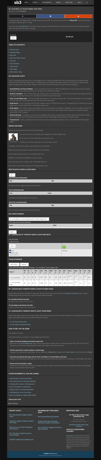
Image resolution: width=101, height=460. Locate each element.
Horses (58, 2)
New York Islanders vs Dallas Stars (20, 387)
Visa (42, 352)
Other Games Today (16, 72)
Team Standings (14, 63)
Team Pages (13, 69)
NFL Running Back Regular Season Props (21, 415)
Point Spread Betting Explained (48, 416)
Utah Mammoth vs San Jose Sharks (20, 392)
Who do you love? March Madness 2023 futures (20, 428)
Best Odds (13, 55)
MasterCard (52, 352)
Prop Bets (13, 61)
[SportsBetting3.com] (18, 2)
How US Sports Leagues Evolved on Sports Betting (50, 428)
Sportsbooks (46, 2)
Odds (26, 2)
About (80, 2)
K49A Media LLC (70, 435)
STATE (13, 35)
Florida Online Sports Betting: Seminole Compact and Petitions (49, 422)
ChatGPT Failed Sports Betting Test (21, 439)
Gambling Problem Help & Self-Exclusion (79, 425)
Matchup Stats (14, 49)
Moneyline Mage (15, 52)
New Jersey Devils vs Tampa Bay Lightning (23, 381)
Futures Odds (14, 66)
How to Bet (69, 2)
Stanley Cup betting (72, 293)
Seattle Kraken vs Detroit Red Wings (21, 378)
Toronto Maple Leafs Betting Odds (20, 324)
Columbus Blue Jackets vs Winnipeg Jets (22, 384)
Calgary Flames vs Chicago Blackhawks (22, 389)
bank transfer (70, 352)
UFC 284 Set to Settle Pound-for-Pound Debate (20, 434)
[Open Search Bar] (86, 2)
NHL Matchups (14, 403)
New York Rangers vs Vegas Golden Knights (23, 395)
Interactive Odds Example (17, 58)
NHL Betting (23, 26)
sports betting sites (26, 343)
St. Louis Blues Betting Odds (18, 322)
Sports (35, 2)
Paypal (90, 352)
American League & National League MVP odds (21, 421)
